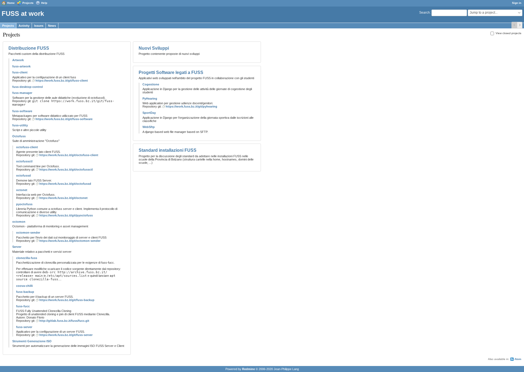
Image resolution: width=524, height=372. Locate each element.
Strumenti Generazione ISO (32, 341)
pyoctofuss (24, 204)
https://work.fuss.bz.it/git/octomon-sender (69, 240)
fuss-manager (22, 92)
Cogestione (150, 84)
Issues (38, 25)
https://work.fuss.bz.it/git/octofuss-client (68, 155)
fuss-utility (20, 125)
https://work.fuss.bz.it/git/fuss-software (64, 119)
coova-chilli (24, 285)
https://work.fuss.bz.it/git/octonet (63, 198)
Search (424, 12)
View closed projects (508, 33)
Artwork (18, 60)
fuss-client (20, 72)
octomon (18, 221)
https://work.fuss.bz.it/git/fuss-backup (66, 300)
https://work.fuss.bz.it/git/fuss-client (61, 80)
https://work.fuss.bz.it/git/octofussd (65, 183)
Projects (28, 2)
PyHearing (149, 98)
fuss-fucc (23, 306)
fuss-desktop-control (27, 86)
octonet (21, 190)
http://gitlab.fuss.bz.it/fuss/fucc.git (64, 320)
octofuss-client (27, 147)
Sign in (516, 2)
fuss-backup (25, 291)
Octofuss (19, 136)
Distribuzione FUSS (28, 48)
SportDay (149, 112)
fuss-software (22, 111)
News (52, 25)
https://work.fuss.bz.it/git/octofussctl (66, 169)
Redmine (248, 369)
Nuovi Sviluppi (154, 48)
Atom (517, 359)
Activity (24, 25)
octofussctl (24, 161)
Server (16, 246)
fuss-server (24, 327)
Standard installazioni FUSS (167, 150)
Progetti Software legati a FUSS (171, 72)
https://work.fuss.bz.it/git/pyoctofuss (66, 215)
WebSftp (148, 127)
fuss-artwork (21, 66)
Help (44, 2)
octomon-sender (28, 232)
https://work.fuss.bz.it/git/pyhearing (191, 106)
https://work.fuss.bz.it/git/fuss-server (66, 335)
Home (11, 2)
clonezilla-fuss (26, 258)
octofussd (23, 175)
